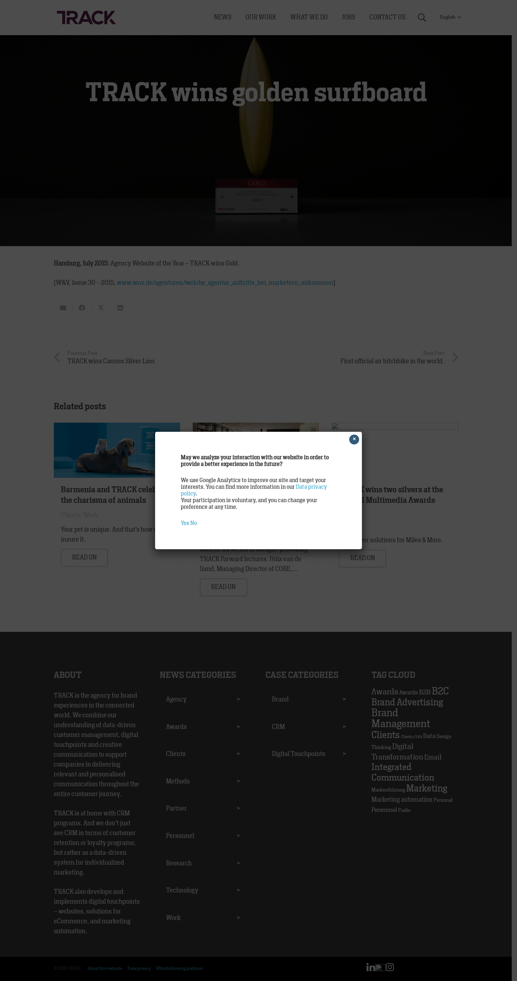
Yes (185, 523)
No (193, 523)
